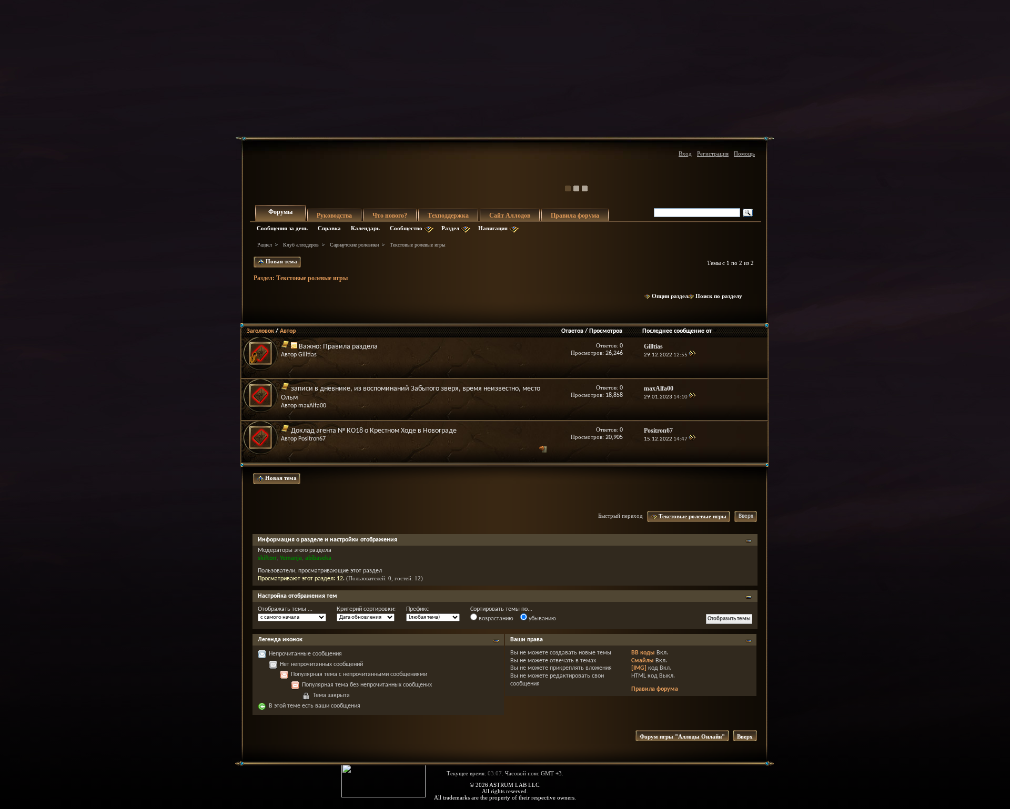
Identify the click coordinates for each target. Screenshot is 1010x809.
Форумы (280, 212)
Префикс (417, 609)
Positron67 (312, 439)
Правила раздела (350, 347)
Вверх (746, 516)
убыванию (541, 619)
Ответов (572, 331)
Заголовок (260, 331)
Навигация (493, 228)
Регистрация (713, 153)
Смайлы (642, 661)
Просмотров (605, 331)
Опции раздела (671, 296)
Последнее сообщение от (677, 331)
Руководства (334, 215)
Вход (685, 153)
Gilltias (307, 355)
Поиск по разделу (718, 296)
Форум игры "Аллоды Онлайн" (682, 736)
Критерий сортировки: (366, 609)
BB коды (643, 653)
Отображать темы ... (285, 609)
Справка (329, 228)
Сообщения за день (282, 228)
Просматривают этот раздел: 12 (300, 579)
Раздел (450, 228)
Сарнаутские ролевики (354, 245)
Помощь (744, 153)
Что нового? (389, 215)
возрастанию (495, 619)
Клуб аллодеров (301, 245)
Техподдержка (448, 215)
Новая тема (280, 261)
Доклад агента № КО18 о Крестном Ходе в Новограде (374, 431)
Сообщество (406, 228)
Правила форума (575, 215)
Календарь (365, 228)
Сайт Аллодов (509, 215)
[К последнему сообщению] (692, 355)
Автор (288, 331)
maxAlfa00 (312, 406)
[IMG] (639, 668)
